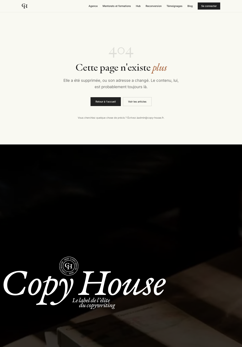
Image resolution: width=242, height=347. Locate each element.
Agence (93, 5)
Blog (190, 5)
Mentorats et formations (117, 5)
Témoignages (174, 5)
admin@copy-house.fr (151, 117)
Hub (138, 5)
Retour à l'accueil (105, 101)
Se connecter (210, 6)
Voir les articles (137, 101)
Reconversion (154, 5)
